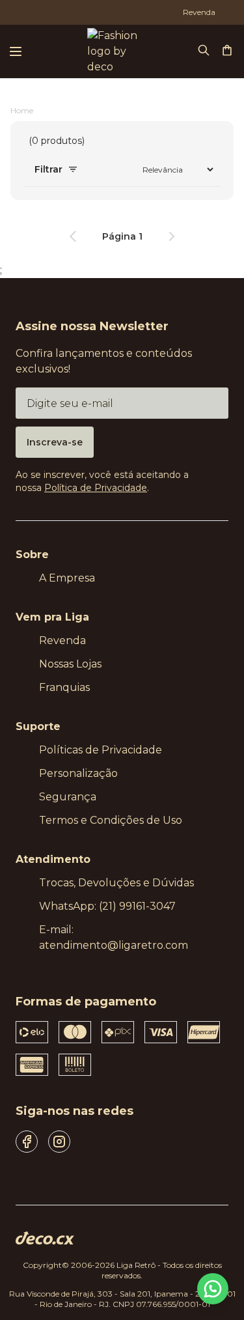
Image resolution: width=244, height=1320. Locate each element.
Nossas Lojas (70, 664)
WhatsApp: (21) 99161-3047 (107, 906)
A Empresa (67, 578)
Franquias (64, 687)
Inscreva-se (55, 442)
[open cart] (228, 51)
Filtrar (48, 169)
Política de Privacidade (95, 488)
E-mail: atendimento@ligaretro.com (113, 937)
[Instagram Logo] (59, 1141)
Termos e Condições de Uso (110, 820)
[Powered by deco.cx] (45, 1237)
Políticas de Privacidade (100, 750)
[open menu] (15, 51)
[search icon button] (205, 51)
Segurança (67, 797)
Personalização (78, 773)
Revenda (62, 640)
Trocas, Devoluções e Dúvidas (116, 883)
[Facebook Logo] (27, 1141)
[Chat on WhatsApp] (212, 1288)
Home (21, 110)
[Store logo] (111, 51)
